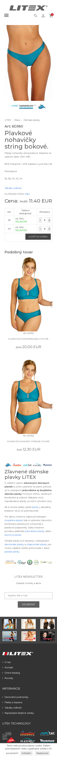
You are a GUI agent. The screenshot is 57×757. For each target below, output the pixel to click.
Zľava (17, 120)
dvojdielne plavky (14, 520)
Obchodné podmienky (16, 697)
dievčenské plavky (14, 544)
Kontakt (9, 667)
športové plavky (13, 535)
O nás (8, 662)
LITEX (8, 120)
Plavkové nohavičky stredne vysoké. (28, 441)
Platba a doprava (13, 702)
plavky (35, 507)
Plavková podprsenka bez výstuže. (28, 339)
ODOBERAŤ (28, 604)
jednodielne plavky (34, 531)
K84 (27, 194)
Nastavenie (42, 753)
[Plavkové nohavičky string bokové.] (28, 63)
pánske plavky (12, 551)
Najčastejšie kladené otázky (19, 713)
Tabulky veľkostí (13, 188)
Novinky (9, 678)
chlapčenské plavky (36, 544)
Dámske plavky (32, 120)
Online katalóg (12, 672)
